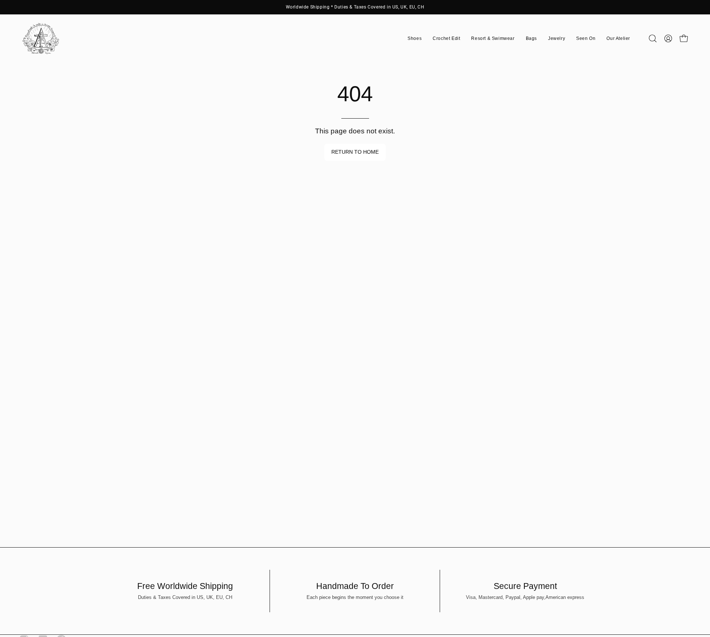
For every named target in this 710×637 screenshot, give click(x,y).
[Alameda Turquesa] (40, 38)
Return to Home (355, 152)
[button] (414, 38)
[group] (355, 7)
